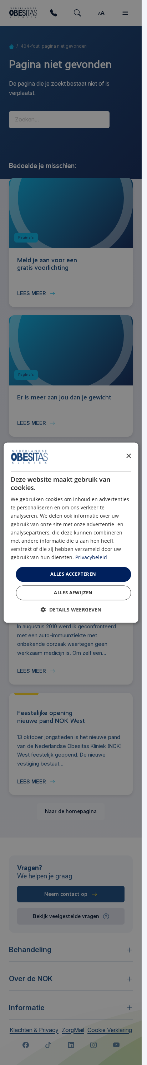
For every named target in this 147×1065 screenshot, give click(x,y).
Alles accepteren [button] (73, 574)
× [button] (128, 456)
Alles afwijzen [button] (73, 592)
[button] (71, 609)
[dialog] (71, 532)
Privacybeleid (91, 557)
